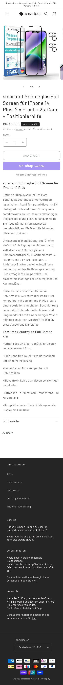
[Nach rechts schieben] (39, 86)
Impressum (13, 490)
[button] (7, 14)
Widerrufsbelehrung (19, 506)
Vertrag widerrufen (18, 498)
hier (34, 580)
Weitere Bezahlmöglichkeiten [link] (31, 174)
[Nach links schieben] (23, 86)
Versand (19, 129)
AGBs (10, 473)
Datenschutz (14, 482)
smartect (25, 678)
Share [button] (9, 432)
